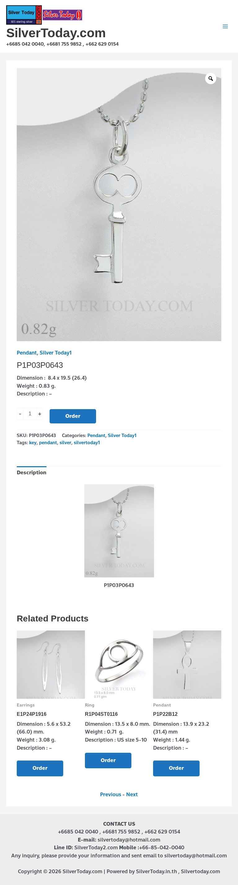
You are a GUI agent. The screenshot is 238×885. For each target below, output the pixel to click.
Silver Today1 (56, 353)
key (33, 442)
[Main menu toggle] (225, 26)
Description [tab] (31, 472)
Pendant (27, 353)
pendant (48, 442)
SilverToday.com (56, 33)
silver (65, 442)
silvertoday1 (87, 442)
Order (72, 416)
